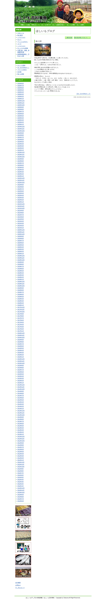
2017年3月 (20, 326)
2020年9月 (20, 236)
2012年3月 (20, 456)
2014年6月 (20, 397)
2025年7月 (20, 111)
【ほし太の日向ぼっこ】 (83, 93)
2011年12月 (20, 462)
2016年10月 (21, 337)
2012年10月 (21, 440)
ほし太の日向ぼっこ (23, 67)
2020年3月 (20, 249)
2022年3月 (20, 197)
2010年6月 (20, 501)
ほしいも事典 (80, 24)
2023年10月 (21, 156)
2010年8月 (20, 496)
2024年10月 (21, 131)
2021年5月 (20, 219)
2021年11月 (20, 206)
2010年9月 (20, 494)
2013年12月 (21, 410)
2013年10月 (21, 415)
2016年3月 (20, 352)
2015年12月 (21, 359)
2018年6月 (20, 294)
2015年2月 (20, 380)
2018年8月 (20, 290)
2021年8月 (20, 212)
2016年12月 (21, 333)
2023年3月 (20, 171)
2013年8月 (20, 419)
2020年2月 (20, 251)
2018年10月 (21, 286)
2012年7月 (20, 447)
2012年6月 (20, 449)
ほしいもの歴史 (71, 24)
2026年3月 (20, 94)
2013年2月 (20, 432)
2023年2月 (20, 174)
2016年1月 (20, 357)
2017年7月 (20, 318)
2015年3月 (20, 378)
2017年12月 (21, 307)
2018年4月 (20, 298)
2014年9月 (20, 391)
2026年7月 (20, 85)
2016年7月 (20, 344)
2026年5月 (20, 90)
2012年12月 (21, 436)
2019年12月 (21, 255)
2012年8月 (20, 445)
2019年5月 (20, 270)
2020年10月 (21, 234)
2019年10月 (21, 260)
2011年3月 (20, 481)
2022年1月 (20, 202)
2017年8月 (20, 316)
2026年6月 (20, 87)
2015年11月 (20, 361)
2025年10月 (21, 105)
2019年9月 (20, 262)
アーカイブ (19, 80)
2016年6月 (20, 346)
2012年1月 (20, 460)
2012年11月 (20, 438)
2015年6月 (20, 372)
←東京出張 (69, 37)
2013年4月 (20, 428)
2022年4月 (20, 195)
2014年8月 (20, 393)
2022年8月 (20, 187)
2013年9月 (20, 417)
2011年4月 (20, 479)
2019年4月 (20, 273)
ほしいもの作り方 (46, 24)
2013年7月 (20, 421)
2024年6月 (20, 139)
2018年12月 (21, 281)
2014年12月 (21, 385)
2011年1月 (20, 486)
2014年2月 (20, 406)
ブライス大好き (22, 69)
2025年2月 (20, 122)
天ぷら (19, 39)
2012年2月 (20, 458)
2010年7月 (20, 499)
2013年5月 (20, 425)
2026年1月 (20, 98)
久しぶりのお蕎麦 (22, 48)
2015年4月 (20, 376)
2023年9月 (20, 159)
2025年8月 (20, 109)
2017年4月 (20, 324)
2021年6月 (20, 217)
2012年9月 (20, 443)
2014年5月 (20, 400)
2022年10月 (21, 182)
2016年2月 (20, 354)
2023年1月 (20, 176)
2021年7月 (20, 214)
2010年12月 (21, 488)
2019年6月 (20, 268)
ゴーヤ (19, 44)
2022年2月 (20, 199)
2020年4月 (20, 247)
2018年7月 (20, 292)
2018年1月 (20, 305)
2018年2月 (20, 303)
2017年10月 (21, 311)
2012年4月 (20, 453)
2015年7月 (20, 369)
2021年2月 (20, 225)
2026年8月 (20, 83)
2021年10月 (21, 208)
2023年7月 (20, 163)
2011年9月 (20, 468)
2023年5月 (20, 167)
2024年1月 (20, 150)
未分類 (19, 72)
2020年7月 (20, 240)
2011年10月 (20, 466)
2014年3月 (20, 404)
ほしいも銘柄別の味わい (58, 24)
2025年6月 (20, 113)
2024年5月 (20, 141)
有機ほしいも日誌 (25, 24)
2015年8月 (20, 367)
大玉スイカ (20, 33)
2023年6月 (20, 165)
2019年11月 (20, 258)
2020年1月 (20, 253)
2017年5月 (20, 322)
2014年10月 (21, 389)
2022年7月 (20, 189)
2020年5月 (20, 245)
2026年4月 (20, 92)
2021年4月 (20, 221)
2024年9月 (20, 133)
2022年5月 (20, 193)
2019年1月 (20, 279)
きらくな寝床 (21, 65)
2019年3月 (20, 275)
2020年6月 (20, 242)
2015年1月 (20, 382)
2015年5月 (20, 374)
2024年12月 (21, 126)
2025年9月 (20, 107)
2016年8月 (20, 341)
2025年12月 (21, 100)
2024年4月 (20, 143)
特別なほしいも (36, 24)
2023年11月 (20, 154)
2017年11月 (20, 309)
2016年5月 (20, 348)
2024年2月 (20, 148)
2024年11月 (20, 128)
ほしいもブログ (45, 30)
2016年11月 (20, 335)
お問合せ (18, 585)
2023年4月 (20, 169)
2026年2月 (20, 96)
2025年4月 (20, 118)
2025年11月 (20, 103)
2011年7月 (20, 473)
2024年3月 (20, 146)
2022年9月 (20, 184)
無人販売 (20, 35)
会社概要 (18, 582)
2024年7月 (20, 137)
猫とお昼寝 (20, 74)
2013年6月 (20, 423)
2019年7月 (20, 266)
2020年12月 (21, 230)
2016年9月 (20, 339)
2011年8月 (20, 471)
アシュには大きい (22, 41)
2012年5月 (20, 451)
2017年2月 (20, 329)
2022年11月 (20, 180)
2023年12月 (21, 152)
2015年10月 (21, 363)
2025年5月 (20, 115)
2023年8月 (20, 161)
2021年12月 (21, 204)
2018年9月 (20, 288)
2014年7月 (20, 395)
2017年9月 (20, 313)
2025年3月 (20, 120)
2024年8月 (20, 135)
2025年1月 (20, 124)
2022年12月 (21, 178)
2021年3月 (20, 223)
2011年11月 (20, 464)
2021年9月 (20, 210)
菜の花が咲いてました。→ (82, 37)
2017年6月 (20, 320)
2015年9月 (20, 365)
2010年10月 (21, 492)
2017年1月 (20, 331)
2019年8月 (20, 264)
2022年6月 (20, 191)
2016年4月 (20, 350)
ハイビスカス (21, 37)
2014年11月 (20, 387)
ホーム (17, 24)
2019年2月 (20, 277)
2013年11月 (20, 413)
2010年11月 (20, 490)
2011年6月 (20, 475)
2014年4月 (20, 402)
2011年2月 (20, 484)
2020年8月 (20, 238)
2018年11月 (20, 283)
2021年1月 (20, 227)
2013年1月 (20, 434)
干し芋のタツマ (20, 588)
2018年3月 (20, 301)
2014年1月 (20, 408)
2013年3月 (20, 430)
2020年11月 (20, 232)
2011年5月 (20, 477)
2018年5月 (20, 296)
